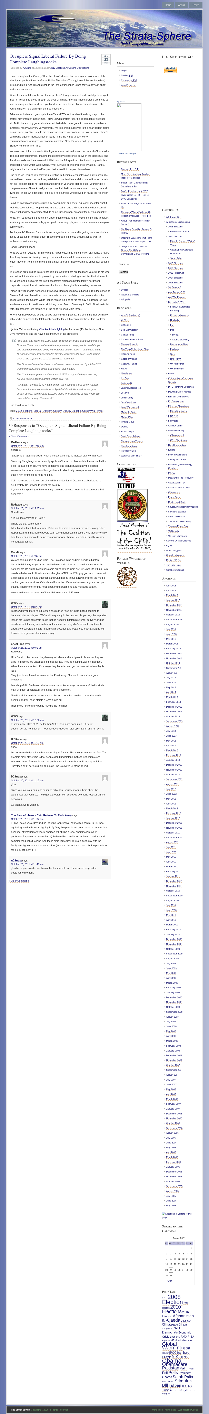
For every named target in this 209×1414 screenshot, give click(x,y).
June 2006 (171, 1142)
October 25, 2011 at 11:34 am (27, 819)
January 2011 (173, 876)
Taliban (175, 1385)
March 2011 (172, 866)
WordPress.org (128, 85)
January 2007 (173, 1108)
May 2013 (171, 740)
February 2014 (173, 702)
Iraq (172, 330)
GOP (186, 1348)
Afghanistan (183, 1316)
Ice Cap (125, 378)
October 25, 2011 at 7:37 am (26, 556)
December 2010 (174, 881)
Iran (172, 325)
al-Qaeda (171, 1320)
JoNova (125, 393)
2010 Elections (175, 263)
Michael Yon (127, 417)
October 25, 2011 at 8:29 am (26, 607)
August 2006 (172, 1133)
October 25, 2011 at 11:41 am (27, 864)
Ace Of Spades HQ (130, 315)
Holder (165, 1353)
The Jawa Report (129, 446)
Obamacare (174, 492)
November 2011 (174, 828)
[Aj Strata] (129, 150)
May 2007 (171, 1089)
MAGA (171, 473)
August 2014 (172, 673)
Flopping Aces (128, 354)
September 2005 (174, 1186)
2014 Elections (175, 277)
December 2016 (174, 605)
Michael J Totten (129, 412)
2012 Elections (57, 68)
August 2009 (172, 958)
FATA (184, 1336)
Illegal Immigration (177, 445)
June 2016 (171, 634)
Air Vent (125, 320)
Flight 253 (167, 1340)
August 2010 (172, 900)
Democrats (170, 1332)
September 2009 (174, 953)
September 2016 (174, 619)
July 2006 (171, 1138)
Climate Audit (127, 334)
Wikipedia (125, 299)
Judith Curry (127, 397)
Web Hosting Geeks (188, 1409)
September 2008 (174, 1012)
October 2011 (173, 832)
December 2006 (174, 1113)
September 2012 (174, 779)
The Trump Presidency (179, 521)
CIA (189, 1321)
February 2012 (173, 813)
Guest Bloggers (174, 550)
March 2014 (172, 697)
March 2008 (172, 1041)
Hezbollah (175, 320)
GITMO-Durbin (175, 425)
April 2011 (171, 861)
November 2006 (174, 1118)
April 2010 (171, 920)
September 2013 (174, 721)
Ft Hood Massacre (179, 315)
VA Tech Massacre (177, 536)
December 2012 (174, 765)
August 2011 (172, 842)
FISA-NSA (173, 416)
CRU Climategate (178, 440)
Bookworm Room (129, 330)
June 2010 (171, 910)
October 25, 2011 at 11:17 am (27, 780)
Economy (175, 1336)
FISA (191, 1336)
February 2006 (173, 1162)
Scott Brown (168, 1381)
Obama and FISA (176, 482)
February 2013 (173, 755)
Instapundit (126, 383)
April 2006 (171, 1152)
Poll (165, 1373)
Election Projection (130, 344)
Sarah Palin (175, 258)
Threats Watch (128, 451)
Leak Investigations (177, 454)
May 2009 (171, 973)
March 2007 (172, 1099)
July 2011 (171, 847)
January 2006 (173, 1167)
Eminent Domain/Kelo (178, 396)
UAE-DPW (175, 359)
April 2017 (171, 590)
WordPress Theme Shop (164, 1409)
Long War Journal (130, 407)
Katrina (171, 450)
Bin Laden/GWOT (177, 302)
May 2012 (171, 799)
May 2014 (171, 687)
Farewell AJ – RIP (130, 169)
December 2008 (174, 997)
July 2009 (171, 963)
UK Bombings (177, 368)
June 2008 (171, 1026)
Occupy (57, 410)
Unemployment (182, 1389)
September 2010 (174, 895)
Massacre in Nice (179, 344)
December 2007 (174, 1055)
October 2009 (173, 949)
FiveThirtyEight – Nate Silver (135, 349)
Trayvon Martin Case (178, 526)
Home (168, 5)
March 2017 (172, 595)
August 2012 (172, 784)
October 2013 (173, 716)
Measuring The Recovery (180, 478)
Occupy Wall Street (92, 410)
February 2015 (173, 648)
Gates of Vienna (129, 359)
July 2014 (171, 677)
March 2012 (172, 808)
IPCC (173, 1352)
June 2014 (171, 682)
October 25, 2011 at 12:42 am (27, 446)
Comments (129, 80)
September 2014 (174, 668)
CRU (176, 1328)
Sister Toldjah (127, 431)
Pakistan (174, 349)
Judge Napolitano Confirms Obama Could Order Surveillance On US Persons (135, 250)
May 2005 (171, 1205)
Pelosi (191, 1368)
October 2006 (173, 1123)
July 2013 (171, 731)
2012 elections (24, 410)
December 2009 (174, 939)
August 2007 (172, 1075)
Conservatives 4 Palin (132, 339)
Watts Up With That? (131, 455)
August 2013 (172, 726)
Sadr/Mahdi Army (180, 339)
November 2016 (174, 610)
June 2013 (171, 736)
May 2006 (171, 1147)
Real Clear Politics (130, 294)
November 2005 (174, 1176)
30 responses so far (23, 418)
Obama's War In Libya (179, 487)
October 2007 (173, 1065)
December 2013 (174, 707)
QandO (124, 426)
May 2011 (171, 857)
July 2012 (171, 789)
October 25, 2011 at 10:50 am (27, 720)
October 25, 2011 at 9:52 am (26, 647)
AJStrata (27, 68)
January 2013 (173, 760)
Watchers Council (175, 570)
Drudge (124, 290)
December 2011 (174, 823)
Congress (167, 1328)
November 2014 (174, 658)
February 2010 (173, 929)
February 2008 (173, 1046)
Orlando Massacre (175, 555)
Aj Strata (121, 101)
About (181, 5)
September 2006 (174, 1128)
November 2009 (174, 944)
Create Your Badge (126, 153)
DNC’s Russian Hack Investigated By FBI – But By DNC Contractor (135, 195)
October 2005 (173, 1181)
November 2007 (174, 1060)
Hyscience (126, 373)
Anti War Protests (177, 297)
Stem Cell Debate (176, 516)
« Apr (169, 1281)
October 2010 (173, 890)
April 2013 (171, 745)
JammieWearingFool (131, 388)
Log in (124, 70)
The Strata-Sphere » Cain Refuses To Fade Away (41, 815)
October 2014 (173, 663)
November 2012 (174, 770)
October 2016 (173, 614)
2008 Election (172, 1299)
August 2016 (172, 624)
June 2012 (171, 794)
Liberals (166, 1356)
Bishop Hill (126, 325)
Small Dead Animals (130, 436)
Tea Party (187, 1385)
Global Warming (176, 430)
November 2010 (174, 886)
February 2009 (173, 987)
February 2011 (173, 871)
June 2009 (171, 968)
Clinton (183, 1324)
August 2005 (172, 1191)
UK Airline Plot (177, 363)
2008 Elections (175, 236)
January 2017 (173, 600)
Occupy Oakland (72, 410)
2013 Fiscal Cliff (176, 273)
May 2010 (171, 915)
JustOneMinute (128, 402)
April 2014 (171, 692)
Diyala (175, 334)
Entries (127, 75)
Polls (173, 1372)
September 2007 (174, 1070)
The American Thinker (132, 441)
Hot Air (124, 368)
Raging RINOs (173, 560)
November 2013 (174, 711)
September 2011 (174, 837)
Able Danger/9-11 (176, 292)
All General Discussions (77, 68)
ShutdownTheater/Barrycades (183, 507)
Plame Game (174, 497)
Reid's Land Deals (177, 502)
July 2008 (171, 1021)
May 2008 (171, 1031)
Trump (165, 1390)
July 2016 (171, 629)
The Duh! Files (173, 565)
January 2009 (173, 992)
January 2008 (173, 1050)
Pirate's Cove (127, 422)
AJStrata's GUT (174, 217)
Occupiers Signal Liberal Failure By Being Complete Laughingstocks (48, 59)
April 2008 (171, 1036)
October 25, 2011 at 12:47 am (27, 508)
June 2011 (171, 852)
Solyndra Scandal (177, 511)
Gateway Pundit (129, 363)
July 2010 (171, 905)
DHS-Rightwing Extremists (181, 387)
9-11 (164, 1298)
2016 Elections (175, 282)
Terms (195, 5)
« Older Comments (19, 436)
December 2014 (174, 653)
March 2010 (172, 924)
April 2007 (171, 1094)
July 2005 (171, 1196)
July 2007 (171, 1079)
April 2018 (171, 585)
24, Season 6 (174, 287)
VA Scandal (173, 531)
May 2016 (171, 639)
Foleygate (173, 421)
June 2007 (171, 1084)
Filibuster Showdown (178, 406)
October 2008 (173, 1007)
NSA (186, 1356)
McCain (177, 1356)
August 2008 (172, 1017)
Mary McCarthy (178, 459)
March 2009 (172, 983)
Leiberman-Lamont (179, 231)
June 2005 (171, 1200)
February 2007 (173, 1104)
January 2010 (173, 934)
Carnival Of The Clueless (178, 540)
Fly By (169, 545)
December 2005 (174, 1171)
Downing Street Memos (179, 391)
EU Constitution (175, 401)
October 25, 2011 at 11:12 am (27, 743)
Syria (172, 354)
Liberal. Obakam (43, 410)
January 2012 (173, 818)
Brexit (171, 373)
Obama (171, 1360)
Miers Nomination (178, 411)
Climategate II (177, 435)
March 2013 (172, 750)
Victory (166, 1393)
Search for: (124, 264)
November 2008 (174, 1002)
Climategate (170, 1324)
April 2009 (171, 978)
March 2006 (172, 1157)
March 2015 (172, 643)
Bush (184, 1320)
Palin (183, 1368)
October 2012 (173, 774)
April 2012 (171, 803)
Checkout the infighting (52, 329)
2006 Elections (175, 226)
